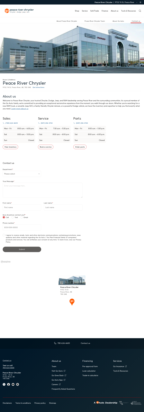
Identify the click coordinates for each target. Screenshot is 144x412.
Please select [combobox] (9, 174)
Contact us (7, 360)
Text (16, 217)
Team (54, 366)
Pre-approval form (90, 366)
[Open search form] (140, 10)
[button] (72, 301)
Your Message (9, 181)
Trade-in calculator (90, 375)
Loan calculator (89, 371)
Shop (77, 11)
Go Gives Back (58, 375)
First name (7, 203)
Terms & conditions (23, 403)
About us (114, 11)
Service (85, 11)
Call (7, 217)
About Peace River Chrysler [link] (66, 21)
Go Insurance (118, 366)
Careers (55, 384)
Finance (105, 11)
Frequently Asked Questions (63, 389)
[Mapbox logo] (6, 261)
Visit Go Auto (57, 371)
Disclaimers (7, 403)
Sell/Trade (94, 11)
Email (26, 217)
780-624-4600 (8, 368)
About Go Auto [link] (118, 21)
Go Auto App (57, 380)
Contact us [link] (136, 21)
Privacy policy (40, 403)
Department (8, 169)
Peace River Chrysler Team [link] (95, 21)
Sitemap (52, 403)
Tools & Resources (128, 11)
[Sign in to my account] (140, 2)
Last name (48, 203)
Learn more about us (19, 109)
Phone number (9, 223)
